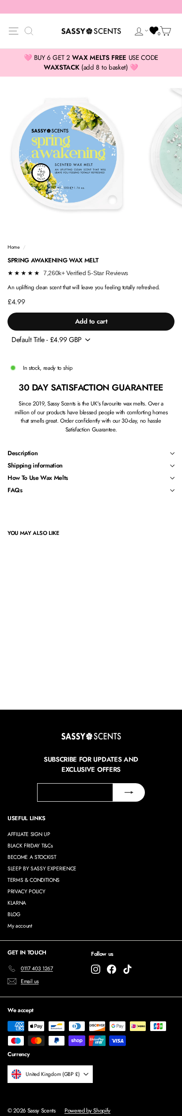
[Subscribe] (129, 792)
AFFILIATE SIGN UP (29, 834)
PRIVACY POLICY (26, 891)
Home (14, 246)
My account (20, 926)
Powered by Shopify (87, 1110)
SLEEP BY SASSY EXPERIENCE (42, 869)
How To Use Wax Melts (38, 477)
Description (23, 453)
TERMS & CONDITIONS (34, 880)
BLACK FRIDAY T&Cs (30, 846)
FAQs (15, 490)
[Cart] (166, 31)
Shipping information (35, 465)
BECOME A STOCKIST (32, 857)
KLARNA (17, 903)
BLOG (14, 914)
